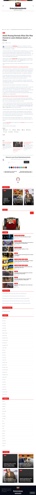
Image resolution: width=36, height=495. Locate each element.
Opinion (23, 235)
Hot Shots (4, 416)
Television (4, 443)
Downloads (4, 411)
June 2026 (4, 323)
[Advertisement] (18, 19)
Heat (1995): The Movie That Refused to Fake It (22, 236)
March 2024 (4, 389)
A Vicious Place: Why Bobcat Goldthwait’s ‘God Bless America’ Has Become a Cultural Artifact (23, 261)
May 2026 (4, 325)
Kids (3, 421)
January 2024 (4, 394)
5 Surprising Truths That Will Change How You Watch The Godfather (23, 255)
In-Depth (16, 235)
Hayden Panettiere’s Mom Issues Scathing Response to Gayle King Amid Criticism (16, 303)
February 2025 (4, 362)
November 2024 (5, 369)
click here (22, 122)
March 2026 (4, 330)
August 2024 (4, 377)
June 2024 (4, 382)
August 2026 (4, 318)
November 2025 (5, 340)
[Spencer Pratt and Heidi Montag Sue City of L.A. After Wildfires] (8, 146)
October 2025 (4, 342)
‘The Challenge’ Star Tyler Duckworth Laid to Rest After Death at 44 (13, 296)
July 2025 (4, 350)
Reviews (3, 435)
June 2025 (4, 352)
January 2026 (4, 335)
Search (5, 209)
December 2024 (5, 367)
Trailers (3, 445)
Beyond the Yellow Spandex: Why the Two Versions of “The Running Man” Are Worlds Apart (23, 243)
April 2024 (4, 386)
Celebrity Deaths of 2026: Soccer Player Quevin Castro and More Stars (14, 293)
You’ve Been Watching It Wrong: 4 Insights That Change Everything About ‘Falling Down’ (22, 279)
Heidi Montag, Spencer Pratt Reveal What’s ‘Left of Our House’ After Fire (15, 96)
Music (3, 426)
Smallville (4, 440)
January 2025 (4, 364)
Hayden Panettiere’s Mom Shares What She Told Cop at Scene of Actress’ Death (15, 300)
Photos (3, 433)
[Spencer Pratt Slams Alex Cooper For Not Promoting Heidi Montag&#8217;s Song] (18, 144)
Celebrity (3, 406)
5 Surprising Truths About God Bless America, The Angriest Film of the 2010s (23, 267)
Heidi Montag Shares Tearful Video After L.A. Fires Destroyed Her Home (15, 66)
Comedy (3, 408)
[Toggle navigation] (3, 6)
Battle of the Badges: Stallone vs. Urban (21, 248)
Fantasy (3, 413)
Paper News (9, 490)
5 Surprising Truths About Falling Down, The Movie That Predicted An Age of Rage (23, 273)
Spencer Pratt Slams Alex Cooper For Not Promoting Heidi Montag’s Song (18, 149)
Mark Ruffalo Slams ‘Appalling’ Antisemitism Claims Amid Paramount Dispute (15, 298)
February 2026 (4, 332)
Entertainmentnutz (18, 8)
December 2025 (5, 337)
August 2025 (4, 347)
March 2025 (4, 359)
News (4, 32)
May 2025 (4, 355)
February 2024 (4, 391)
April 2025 (4, 357)
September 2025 (5, 345)
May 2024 (4, 384)
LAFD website (8, 122)
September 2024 (5, 374)
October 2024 (4, 372)
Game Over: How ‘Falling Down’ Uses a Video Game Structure (23, 285)
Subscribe (26, 162)
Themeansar (5, 491)
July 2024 (4, 379)
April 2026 (4, 328)
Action (3, 401)
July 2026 (4, 320)
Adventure (4, 403)
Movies (20, 259)
